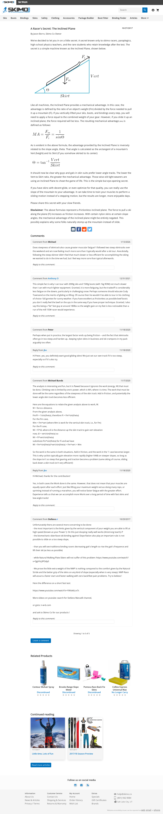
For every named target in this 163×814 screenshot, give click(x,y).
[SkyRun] (22, 2)
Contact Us (52, 796)
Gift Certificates (99, 800)
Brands (95, 803)
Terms (36, 803)
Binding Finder (119, 18)
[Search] (144, 10)
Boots (13, 18)
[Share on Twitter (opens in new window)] (89, 229)
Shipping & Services (56, 800)
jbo (45, 350)
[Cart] (158, 10)
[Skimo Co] (16, 12)
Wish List (73, 803)
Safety (44, 18)
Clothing (55, 18)
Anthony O (53, 278)
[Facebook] (81, 785)
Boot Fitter (103, 18)
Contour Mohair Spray (43, 687)
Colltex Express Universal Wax (119, 688)
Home (72, 796)
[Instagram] (75, 785)
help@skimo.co (124, 794)
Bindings (24, 18)
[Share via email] (73, 229)
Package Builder (86, 18)
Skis (5, 18)
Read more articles (41, 765)
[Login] (154, 10)
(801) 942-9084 (124, 797)
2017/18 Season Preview (81, 753)
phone (157, 810)
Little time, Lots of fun (42, 753)
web (143, 810)
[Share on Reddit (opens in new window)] (84, 229)
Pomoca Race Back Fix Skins (94, 688)
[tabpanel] (43, 678)
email (148, 810)
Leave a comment (41, 640)
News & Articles (32, 800)
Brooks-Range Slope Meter (69, 688)
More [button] (143, 18)
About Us (29, 796)
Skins (35, 18)
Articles (133, 18)
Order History (76, 800)
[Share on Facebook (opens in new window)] (79, 229)
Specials (95, 796)
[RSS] (88, 785)
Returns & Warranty (56, 803)
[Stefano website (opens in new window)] (57, 519)
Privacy (28, 803)
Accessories (69, 18)
